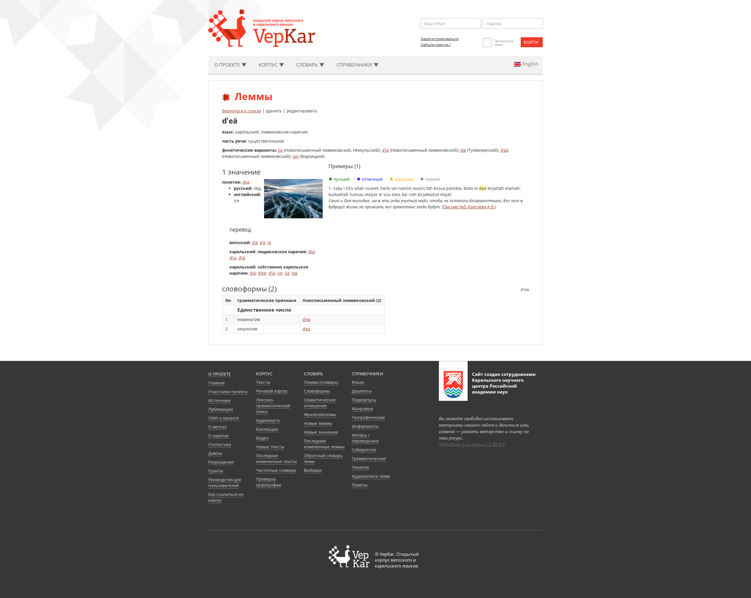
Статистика (219, 444)
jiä (280, 150)
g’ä (262, 242)
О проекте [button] (227, 65)
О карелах (218, 435)
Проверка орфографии (268, 482)
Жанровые (362, 408)
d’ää (504, 150)
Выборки (313, 470)
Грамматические (369, 458)
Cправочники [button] (354, 65)
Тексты (263, 382)
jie (280, 273)
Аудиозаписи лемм (371, 476)
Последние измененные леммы (324, 444)
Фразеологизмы (320, 414)
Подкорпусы (364, 400)
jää (295, 156)
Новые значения (321, 432)
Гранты (215, 471)
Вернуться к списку (241, 111)
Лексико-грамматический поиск (273, 405)
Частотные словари (276, 470)
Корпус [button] (269, 65)
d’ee (262, 273)
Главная (216, 383)
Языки (358, 382)
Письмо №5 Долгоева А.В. (469, 207)
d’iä (385, 150)
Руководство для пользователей (224, 482)
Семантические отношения (320, 402)
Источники (219, 400)
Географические (368, 417)
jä (269, 242)
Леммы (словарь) (321, 382)
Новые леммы (318, 423)
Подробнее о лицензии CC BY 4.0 (472, 444)
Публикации (220, 409)
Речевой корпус (272, 391)
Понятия (360, 467)
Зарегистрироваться (440, 38)
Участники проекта (228, 391)
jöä (294, 273)
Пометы (360, 485)
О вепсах (217, 427)
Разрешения (221, 462)
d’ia (232, 258)
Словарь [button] (307, 65)
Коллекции (267, 429)
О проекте (219, 374)
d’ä (255, 242)
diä (311, 251)
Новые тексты (270, 447)
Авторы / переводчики (365, 438)
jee (463, 150)
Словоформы (317, 391)
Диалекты (362, 391)
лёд (245, 182)
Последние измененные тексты (276, 458)
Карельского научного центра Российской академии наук (498, 386)
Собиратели (364, 449)
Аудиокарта (268, 420)
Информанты (365, 426)
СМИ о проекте (223, 418)
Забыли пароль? (436, 44)
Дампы (215, 453)
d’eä (306, 319)
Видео (262, 438)
